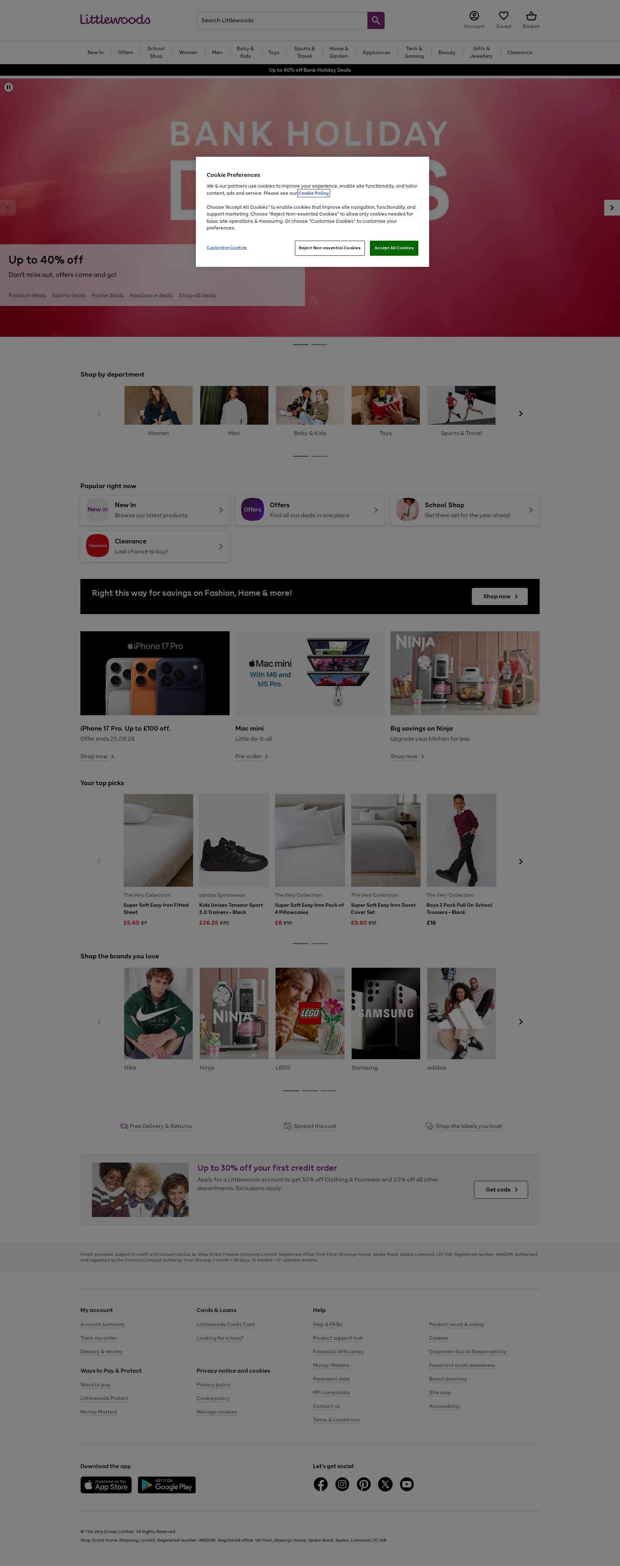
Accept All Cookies (394, 248)
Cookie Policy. (313, 193)
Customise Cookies (227, 247)
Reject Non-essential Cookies (330, 248)
